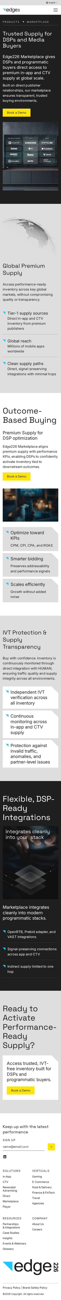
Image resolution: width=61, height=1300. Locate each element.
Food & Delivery (42, 1187)
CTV (5, 1182)
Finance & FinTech (43, 1192)
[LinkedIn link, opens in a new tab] (5, 1157)
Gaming (37, 1176)
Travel (36, 1198)
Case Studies (11, 1232)
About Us (38, 1224)
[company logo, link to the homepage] (11, 10)
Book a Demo (16, 112)
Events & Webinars (14, 1243)
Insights (7, 1238)
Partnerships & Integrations (11, 1225)
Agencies (38, 1203)
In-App (7, 1176)
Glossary (8, 1248)
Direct (6, 1196)
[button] (51, 3)
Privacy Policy (12, 1287)
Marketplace (10, 1201)
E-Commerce (40, 1182)
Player (7, 1206)
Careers (37, 1229)
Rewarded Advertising (10, 1189)
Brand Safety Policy (35, 1287)
